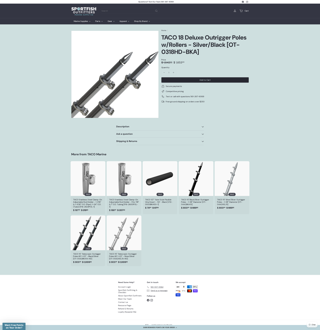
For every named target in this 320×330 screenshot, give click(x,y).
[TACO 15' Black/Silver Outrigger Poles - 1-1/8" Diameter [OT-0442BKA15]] (196, 186)
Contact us (123, 302)
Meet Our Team (125, 299)
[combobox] (129, 11)
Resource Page (124, 305)
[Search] (156, 11)
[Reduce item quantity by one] (164, 72)
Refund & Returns (125, 308)
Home (163, 30)
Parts (98, 21)
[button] (160, 327)
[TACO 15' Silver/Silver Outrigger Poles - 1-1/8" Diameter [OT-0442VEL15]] (232, 186)
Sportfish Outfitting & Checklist (127, 291)
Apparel (123, 21)
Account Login (124, 287)
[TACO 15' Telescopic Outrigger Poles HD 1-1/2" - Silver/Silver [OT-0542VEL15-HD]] (124, 240)
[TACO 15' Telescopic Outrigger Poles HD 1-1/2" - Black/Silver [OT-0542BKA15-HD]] (88, 240)
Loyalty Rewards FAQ (127, 312)
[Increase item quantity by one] (173, 72)
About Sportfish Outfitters (130, 295)
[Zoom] (114, 74)
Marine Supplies (81, 21)
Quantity (165, 67)
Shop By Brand (141, 21)
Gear (110, 21)
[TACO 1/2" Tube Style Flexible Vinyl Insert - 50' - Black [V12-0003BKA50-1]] (160, 186)
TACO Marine (96, 154)
